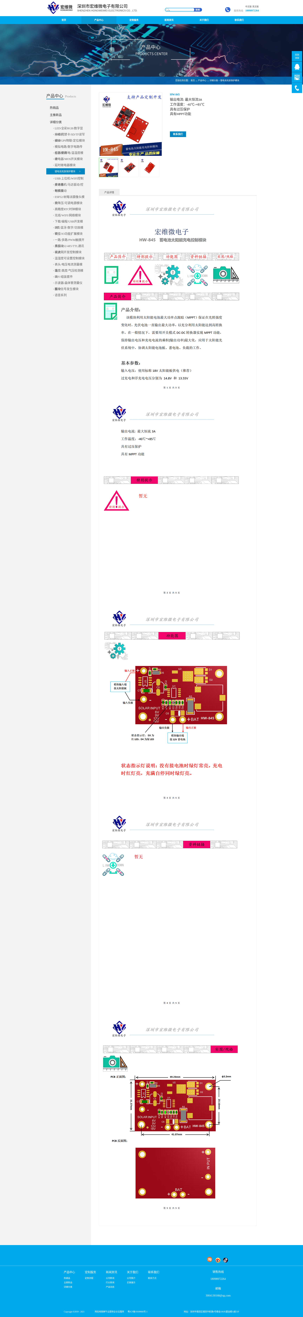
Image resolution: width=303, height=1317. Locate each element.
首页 (64, 20)
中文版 (248, 6)
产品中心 (202, 80)
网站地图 (98, 1312)
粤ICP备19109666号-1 (137, 1312)
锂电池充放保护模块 (229, 80)
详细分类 (214, 80)
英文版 (255, 6)
